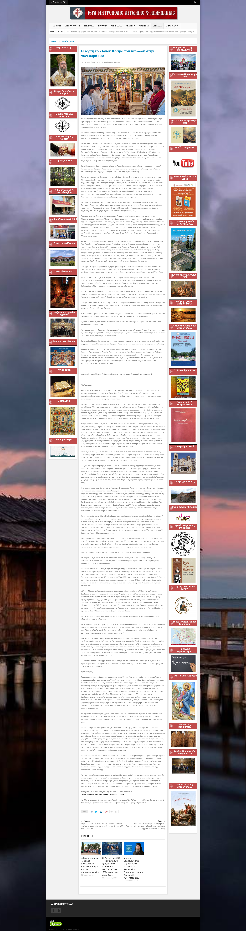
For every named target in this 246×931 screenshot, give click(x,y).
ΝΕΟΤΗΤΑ (130, 26)
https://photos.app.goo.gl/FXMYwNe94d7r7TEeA (103, 795)
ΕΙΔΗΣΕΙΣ (157, 26)
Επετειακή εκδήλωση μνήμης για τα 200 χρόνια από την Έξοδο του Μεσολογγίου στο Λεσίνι (180, 32)
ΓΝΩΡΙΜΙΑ (89, 26)
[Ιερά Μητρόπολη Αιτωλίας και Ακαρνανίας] (123, 13)
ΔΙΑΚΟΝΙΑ (102, 26)
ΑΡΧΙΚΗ (57, 26)
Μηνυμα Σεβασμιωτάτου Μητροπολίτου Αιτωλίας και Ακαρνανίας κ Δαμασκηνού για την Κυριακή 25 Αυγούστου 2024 (102, 825)
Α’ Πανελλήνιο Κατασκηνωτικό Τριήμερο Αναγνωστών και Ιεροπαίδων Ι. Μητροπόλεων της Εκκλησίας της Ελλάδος (145, 825)
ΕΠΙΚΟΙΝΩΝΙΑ (172, 26)
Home (53, 41)
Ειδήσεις (117, 62)
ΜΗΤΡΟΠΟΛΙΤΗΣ (72, 26)
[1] (82, 800)
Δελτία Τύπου (67, 41)
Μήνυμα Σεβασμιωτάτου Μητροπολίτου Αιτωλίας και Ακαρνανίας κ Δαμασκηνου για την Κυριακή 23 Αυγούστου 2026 (104, 32)
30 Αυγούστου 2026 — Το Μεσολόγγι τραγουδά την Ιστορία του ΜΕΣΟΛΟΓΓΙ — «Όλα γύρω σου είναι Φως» (111, 866)
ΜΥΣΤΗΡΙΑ (144, 26)
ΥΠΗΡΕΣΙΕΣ (116, 26)
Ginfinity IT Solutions (74, 929)
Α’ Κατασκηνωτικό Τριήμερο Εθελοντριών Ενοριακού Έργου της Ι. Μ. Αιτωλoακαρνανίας (90, 865)
